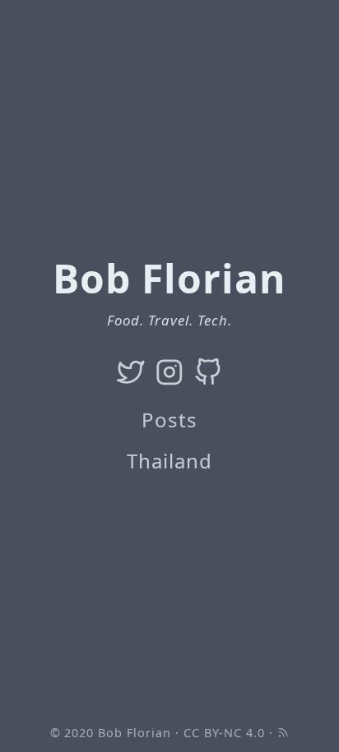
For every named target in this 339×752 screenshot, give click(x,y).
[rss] (283, 732)
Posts (169, 419)
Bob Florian (134, 732)
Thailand (169, 460)
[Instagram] (169, 371)
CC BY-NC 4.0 (224, 732)
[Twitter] (131, 371)
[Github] (208, 371)
